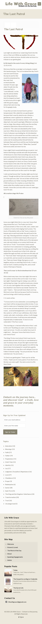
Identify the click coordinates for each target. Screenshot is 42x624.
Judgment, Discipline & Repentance (17, 472)
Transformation (10, 497)
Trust (7, 500)
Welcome (10, 544)
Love (6, 475)
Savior (7, 488)
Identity (7, 465)
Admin (9, 560)
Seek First (8, 491)
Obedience (9, 478)
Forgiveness (9, 459)
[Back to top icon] (38, 620)
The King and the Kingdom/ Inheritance (18, 494)
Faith (7, 452)
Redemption (9, 484)
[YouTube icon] (23, 617)
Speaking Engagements (15, 557)
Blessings (8, 449)
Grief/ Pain (9, 462)
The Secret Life (18, 588)
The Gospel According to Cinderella (25, 579)
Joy (6, 468)
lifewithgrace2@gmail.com (17, 602)
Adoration (8, 446)
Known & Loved (12, 547)
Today (15, 570)
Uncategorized (10, 504)
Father (7, 455)
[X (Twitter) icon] (21, 617)
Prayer (7, 481)
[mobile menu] (39, 4)
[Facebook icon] (19, 617)
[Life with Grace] (21, 4)
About (9, 554)
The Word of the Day (14, 550)
